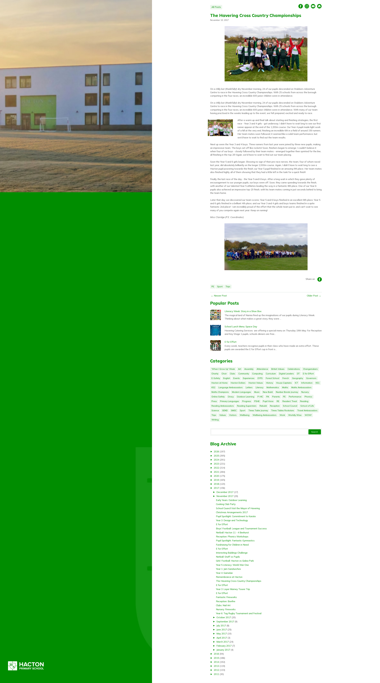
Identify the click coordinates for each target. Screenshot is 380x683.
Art (239, 369)
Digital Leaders (286, 373)
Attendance (262, 369)
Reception (275, 406)
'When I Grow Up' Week (223, 369)
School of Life (307, 406)
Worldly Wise (294, 415)
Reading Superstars (246, 406)
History (269, 382)
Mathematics (273, 387)
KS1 (317, 382)
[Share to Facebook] (319, 279)
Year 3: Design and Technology (232, 520)
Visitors (232, 415)
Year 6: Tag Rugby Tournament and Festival (238, 613)
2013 (216, 665)
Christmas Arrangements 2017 (232, 512)
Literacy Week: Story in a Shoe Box (243, 311)
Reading (304, 401)
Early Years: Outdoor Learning (231, 500)
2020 (216, 475)
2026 (216, 451)
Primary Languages (229, 401)
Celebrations (294, 369)
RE (278, 401)
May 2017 (221, 633)
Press (214, 401)
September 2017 (225, 621)
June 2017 (221, 629)
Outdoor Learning (245, 396)
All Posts (216, 6)
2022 (216, 467)
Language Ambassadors (230, 387)
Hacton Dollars (238, 382)
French (285, 378)
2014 (216, 661)
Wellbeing (244, 415)
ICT (296, 382)
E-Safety (216, 378)
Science (215, 410)
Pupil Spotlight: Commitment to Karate (236, 516)
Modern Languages (241, 392)
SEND (225, 410)
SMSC (234, 410)
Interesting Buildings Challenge (232, 552)
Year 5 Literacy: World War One (232, 564)
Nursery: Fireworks (226, 609)
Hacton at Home (220, 382)
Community (243, 373)
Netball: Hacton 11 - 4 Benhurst (232, 532)
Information (306, 382)
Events (236, 378)
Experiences (248, 378)
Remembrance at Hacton (229, 576)
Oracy (231, 396)
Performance (295, 396)
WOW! (308, 415)
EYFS (260, 378)
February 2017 (224, 645)
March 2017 (222, 641)
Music (257, 392)
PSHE (257, 401)
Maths (285, 387)
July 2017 (221, 625)
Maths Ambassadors (301, 387)
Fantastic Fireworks (226, 597)
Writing (215, 419)
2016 (216, 653)
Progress (246, 401)
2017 (216, 487)
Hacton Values (256, 382)
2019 (216, 479)
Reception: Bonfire (225, 601)
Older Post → (314, 295)
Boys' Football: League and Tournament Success (241, 528)
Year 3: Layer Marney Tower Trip (233, 589)
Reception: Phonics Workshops (232, 536)
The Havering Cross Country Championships (255, 15)
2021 (216, 471)
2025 (216, 455)
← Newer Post (219, 295)
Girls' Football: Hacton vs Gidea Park (235, 560)
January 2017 (223, 649)
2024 (216, 459)
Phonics (308, 396)
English (226, 378)
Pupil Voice (268, 401)
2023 (216, 463)
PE (213, 286)
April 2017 (221, 637)
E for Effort (230, 341)
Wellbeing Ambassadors (264, 415)
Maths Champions (220, 392)
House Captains (284, 382)
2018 (216, 483)
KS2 (213, 387)
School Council (290, 406)
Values (222, 415)
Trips (228, 286)
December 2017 (224, 492)
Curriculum (271, 373)
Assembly (248, 369)
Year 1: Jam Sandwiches (228, 568)
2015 (216, 657)
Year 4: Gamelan (224, 572)
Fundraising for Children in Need (232, 544)
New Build (268, 392)
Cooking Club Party (226, 504)
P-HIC (260, 396)
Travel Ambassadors (307, 410)
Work (282, 415)
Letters (249, 387)
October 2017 (223, 617)
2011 (216, 674)
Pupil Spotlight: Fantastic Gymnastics (235, 540)
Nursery (305, 392)
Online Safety (218, 396)
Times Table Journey (258, 410)
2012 (216, 669)
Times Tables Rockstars (282, 410)
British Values (277, 369)
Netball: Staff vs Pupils (228, 556)
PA (267, 396)
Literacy (259, 387)
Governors (311, 378)
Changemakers (310, 369)
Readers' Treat (289, 401)
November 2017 (224, 496)
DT (298, 373)
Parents (276, 396)
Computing (257, 373)
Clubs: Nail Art (223, 605)
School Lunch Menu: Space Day (241, 326)
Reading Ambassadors (223, 406)
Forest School (272, 378)
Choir (224, 373)
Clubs (232, 373)
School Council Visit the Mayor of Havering (238, 508)
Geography (297, 378)
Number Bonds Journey (287, 392)
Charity (215, 373)
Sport (220, 286)
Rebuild (263, 406)
